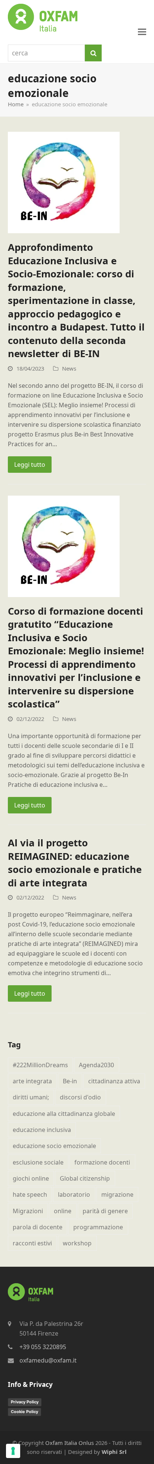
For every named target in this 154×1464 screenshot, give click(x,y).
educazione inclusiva (42, 1130)
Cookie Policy (24, 1411)
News (69, 368)
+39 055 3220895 (42, 1347)
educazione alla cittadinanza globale (64, 1114)
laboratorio (74, 1194)
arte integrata (32, 1081)
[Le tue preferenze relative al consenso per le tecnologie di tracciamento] (13, 1451)
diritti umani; (31, 1097)
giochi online (31, 1178)
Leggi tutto (29, 464)
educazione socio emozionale (54, 1146)
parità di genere (105, 1211)
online (62, 1211)
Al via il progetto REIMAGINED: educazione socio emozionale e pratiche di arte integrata (75, 862)
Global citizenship (85, 1178)
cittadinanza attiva (114, 1081)
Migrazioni (28, 1211)
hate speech (30, 1194)
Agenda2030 (96, 1065)
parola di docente (37, 1227)
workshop (77, 1243)
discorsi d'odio (80, 1097)
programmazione (98, 1227)
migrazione (117, 1194)
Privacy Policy (24, 1401)
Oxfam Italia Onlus (69, 1442)
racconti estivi (32, 1243)
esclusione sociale (38, 1162)
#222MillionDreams (40, 1065)
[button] (142, 31)
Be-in (70, 1081)
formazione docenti (102, 1162)
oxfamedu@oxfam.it (48, 1360)
